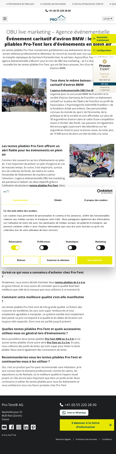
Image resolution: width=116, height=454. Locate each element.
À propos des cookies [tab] (96, 200)
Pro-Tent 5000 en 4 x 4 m (59, 339)
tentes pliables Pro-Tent (43, 185)
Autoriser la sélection (58, 260)
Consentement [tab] (20, 200)
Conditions (107, 439)
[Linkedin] (26, 428)
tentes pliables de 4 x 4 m (70, 282)
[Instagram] (19, 428)
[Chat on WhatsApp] (87, 413)
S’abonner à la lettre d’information (86, 425)
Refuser (21, 260)
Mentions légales (63, 439)
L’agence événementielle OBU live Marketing (77, 90)
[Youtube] (4, 428)
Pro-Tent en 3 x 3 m (58, 342)
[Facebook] (11, 428)
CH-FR (107, 18)
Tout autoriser (94, 260)
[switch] (43, 247)
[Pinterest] (33, 428)
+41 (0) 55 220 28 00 (59, 10)
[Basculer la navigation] (5, 19)
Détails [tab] (58, 200)
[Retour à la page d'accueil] (58, 18)
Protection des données (86, 439)
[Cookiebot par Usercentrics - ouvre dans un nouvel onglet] (99, 191)
